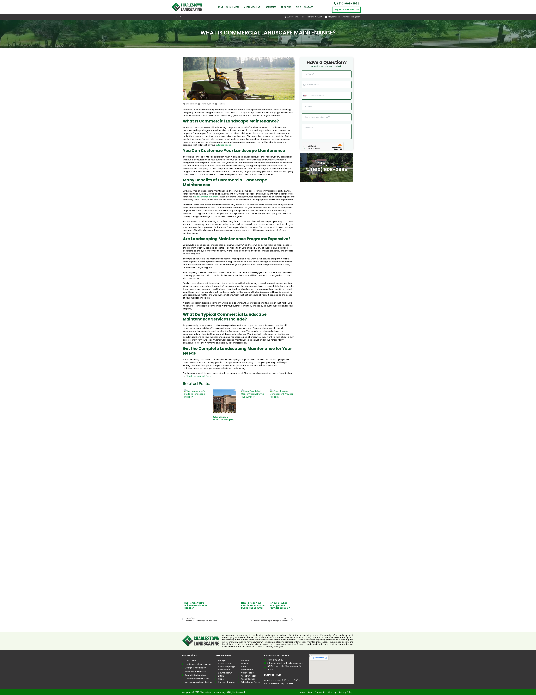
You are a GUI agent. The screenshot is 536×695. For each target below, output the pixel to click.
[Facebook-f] (176, 17)
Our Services (232, 7)
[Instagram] (180, 17)
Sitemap (332, 692)
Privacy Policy (345, 692)
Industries (270, 7)
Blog (298, 7)
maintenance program (206, 196)
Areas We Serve (252, 7)
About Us (286, 7)
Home (220, 7)
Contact (308, 7)
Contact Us (320, 692)
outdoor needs (223, 144)
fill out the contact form (198, 376)
